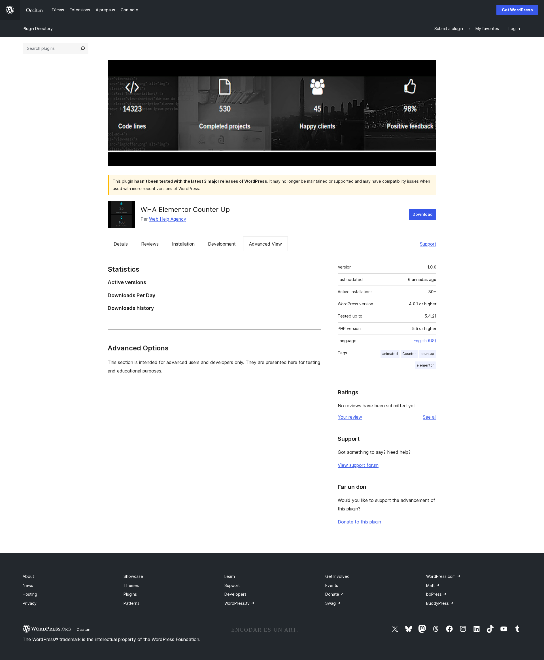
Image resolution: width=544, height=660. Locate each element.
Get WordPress (517, 9)
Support (428, 244)
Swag (333, 603)
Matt (432, 585)
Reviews (150, 244)
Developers (235, 594)
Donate (334, 594)
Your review (350, 417)
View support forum (358, 465)
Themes (131, 585)
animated (390, 354)
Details (121, 244)
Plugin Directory (38, 28)
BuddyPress (440, 603)
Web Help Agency (167, 219)
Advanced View (265, 244)
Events (331, 585)
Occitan (83, 629)
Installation (183, 244)
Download (423, 214)
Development (222, 244)
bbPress (436, 594)
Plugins (130, 594)
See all (429, 417)
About (28, 576)
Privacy (30, 603)
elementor (425, 365)
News (28, 585)
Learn (229, 576)
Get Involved (337, 576)
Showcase (133, 576)
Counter (409, 354)
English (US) (425, 340)
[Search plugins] (82, 48)
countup (427, 354)
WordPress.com (443, 576)
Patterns (131, 603)
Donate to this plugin (359, 522)
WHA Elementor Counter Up (185, 209)
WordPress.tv (239, 603)
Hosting (30, 594)
